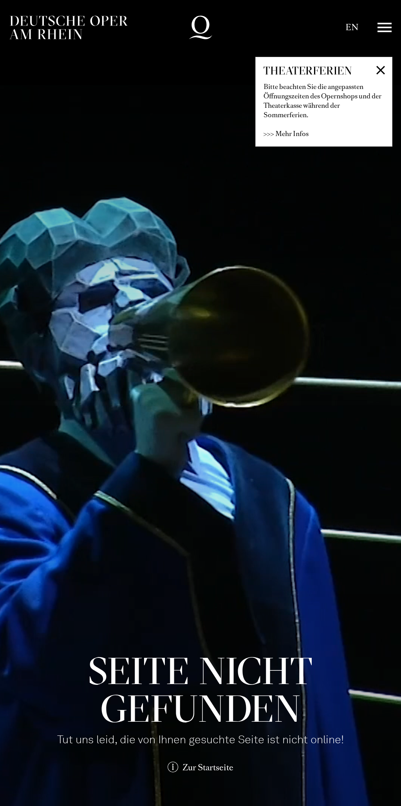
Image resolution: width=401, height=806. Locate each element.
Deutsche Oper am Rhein (68, 27)
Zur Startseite (207, 767)
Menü (385, 27)
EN (351, 27)
